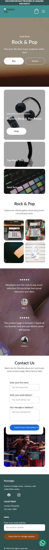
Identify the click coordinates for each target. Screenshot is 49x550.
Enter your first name (19, 383)
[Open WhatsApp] (42, 543)
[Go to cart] (36, 11)
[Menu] (43, 11)
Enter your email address (15, 523)
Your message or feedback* (22, 407)
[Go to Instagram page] (18, 494)
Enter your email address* (21, 395)
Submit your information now (26, 427)
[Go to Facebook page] (8, 494)
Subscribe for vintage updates (21, 536)
